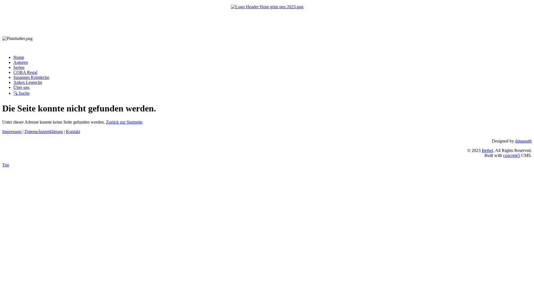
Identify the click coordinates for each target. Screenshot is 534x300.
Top (5, 164)
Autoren (20, 62)
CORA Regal (25, 72)
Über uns (21, 87)
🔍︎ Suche (21, 93)
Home (18, 57)
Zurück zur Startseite (124, 122)
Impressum (11, 131)
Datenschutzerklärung (43, 131)
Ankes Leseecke (27, 82)
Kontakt (73, 131)
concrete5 (511, 155)
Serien (18, 67)
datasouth (523, 141)
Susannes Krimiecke (31, 77)
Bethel (487, 150)
